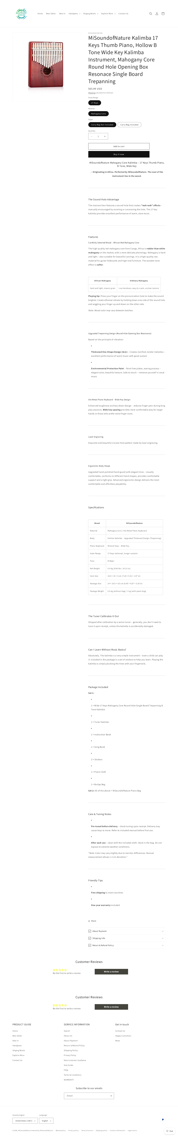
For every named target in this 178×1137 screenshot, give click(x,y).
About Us (68, 1035)
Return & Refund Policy (74, 1045)
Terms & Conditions (72, 1075)
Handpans (17, 1045)
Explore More (18, 1055)
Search (67, 1031)
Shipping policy (101, 1130)
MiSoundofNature (24, 1131)
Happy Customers (123, 1035)
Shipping (91, 93)
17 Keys (94, 103)
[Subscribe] (111, 1096)
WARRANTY (69, 1080)
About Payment (71, 1040)
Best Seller (17, 1035)
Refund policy (61, 1130)
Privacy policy (73, 1130)
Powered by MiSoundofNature (42, 1131)
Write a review (111, 971)
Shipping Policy (71, 1050)
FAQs (66, 1070)
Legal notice (132, 1130)
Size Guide (68, 1065)
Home (15, 1031)
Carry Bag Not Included (102, 124)
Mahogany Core (98, 113)
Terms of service (87, 1130)
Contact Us (17, 1060)
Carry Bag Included (129, 124)
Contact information (117, 1130)
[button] (74, 13)
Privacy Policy (70, 1055)
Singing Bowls (19, 1050)
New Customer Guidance (75, 1060)
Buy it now (119, 154)
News (117, 1040)
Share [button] (93, 921)
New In (16, 1040)
